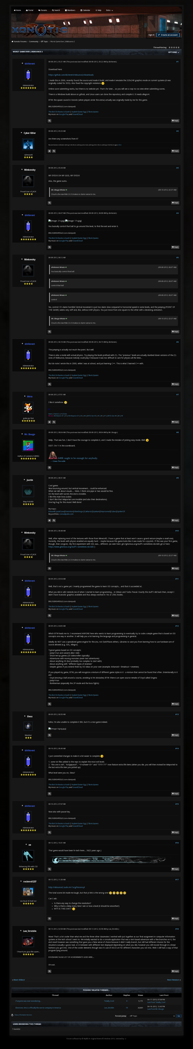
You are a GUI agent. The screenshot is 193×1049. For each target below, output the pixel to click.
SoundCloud (78, 114)
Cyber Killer (30, 133)
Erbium (51, 511)
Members (71, 10)
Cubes (113, 511)
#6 (177, 342)
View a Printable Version (23, 1015)
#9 (122, 416)
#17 (177, 880)
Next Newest (173, 980)
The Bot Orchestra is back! (59, 112)
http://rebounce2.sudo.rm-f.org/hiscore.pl (66, 887)
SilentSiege (78, 511)
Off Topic (44, 42)
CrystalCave (59, 511)
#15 (177, 804)
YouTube (64, 414)
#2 (177, 131)
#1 (177, 62)
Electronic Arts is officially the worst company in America (38, 1008)
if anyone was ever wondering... (28, 1001)
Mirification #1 (59, 416)
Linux (55, 461)
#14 (177, 749)
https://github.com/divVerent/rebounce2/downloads (71, 75)
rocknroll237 (29, 881)
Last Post (151, 1002)
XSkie (120, 145)
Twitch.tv (57, 414)
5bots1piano (93, 112)
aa (30, 845)
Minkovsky (29, 170)
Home (18, 10)
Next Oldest (19, 980)
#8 (119, 416)
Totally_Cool (109, 1001)
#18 (177, 929)
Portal (30, 10)
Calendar (86, 10)
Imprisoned (105, 511)
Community (33, 42)
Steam (50, 414)
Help (99, 10)
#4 (177, 213)
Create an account (169, 35)
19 (127, 1008)
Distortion (69, 511)
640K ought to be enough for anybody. (78, 458)
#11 (177, 579)
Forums (43, 10)
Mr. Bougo (113, 432)
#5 (177, 258)
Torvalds (61, 461)
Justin (30, 480)
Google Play (64, 114)
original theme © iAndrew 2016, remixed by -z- (108, 1039)
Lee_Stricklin (29, 931)
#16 (177, 843)
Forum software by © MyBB (77, 1039)
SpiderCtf (121, 511)
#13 (177, 714)
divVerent (112, 62)
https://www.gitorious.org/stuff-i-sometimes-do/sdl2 (71, 547)
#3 (177, 168)
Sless (29, 716)
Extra (108, 10)
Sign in (151, 35)
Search (57, 10)
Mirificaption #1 (73, 416)
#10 (177, 531)
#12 (177, 626)
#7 (177, 395)
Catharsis (88, 511)
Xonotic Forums (20, 42)
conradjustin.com (66, 514)
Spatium (96, 511)
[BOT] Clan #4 (111, 416)
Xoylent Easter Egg (78, 112)
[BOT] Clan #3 (91, 416)
